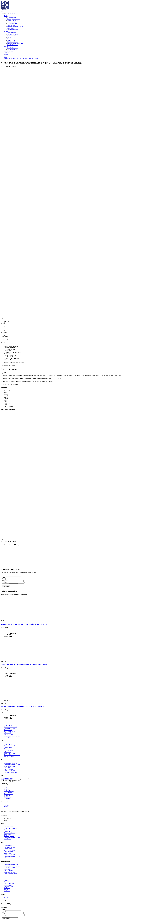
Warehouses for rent (12, 42)
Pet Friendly (7, 46)
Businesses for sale (9, 769)
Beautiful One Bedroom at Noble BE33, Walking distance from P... (24, 624)
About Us (6, 52)
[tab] (7, 818)
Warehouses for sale (9, 770)
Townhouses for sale (12, 23)
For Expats (7, 795)
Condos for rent (11, 35)
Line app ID (5, 582)
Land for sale (10, 28)
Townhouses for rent (12, 39)
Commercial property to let (11, 763)
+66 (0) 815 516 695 (14, 13)
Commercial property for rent (15, 43)
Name (3, 577)
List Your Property (9, 791)
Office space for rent (9, 766)
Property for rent (11, 32)
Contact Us (7, 54)
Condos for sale (11, 22)
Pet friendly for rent (12, 45)
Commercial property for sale (15, 26)
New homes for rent (12, 34)
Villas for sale (11, 25)
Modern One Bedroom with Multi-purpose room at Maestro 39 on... (24, 706)
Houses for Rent (11, 37)
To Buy (6, 16)
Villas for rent (11, 40)
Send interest (6, 586)
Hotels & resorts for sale (10, 772)
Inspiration (7, 798)
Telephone (5, 580)
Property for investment (13, 19)
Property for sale (11, 17)
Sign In (6, 897)
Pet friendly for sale (12, 29)
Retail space (7, 767)
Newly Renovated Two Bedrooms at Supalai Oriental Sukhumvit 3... (24, 665)
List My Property (8, 51)
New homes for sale (12, 20)
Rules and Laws (8, 794)
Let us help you (8, 792)
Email (3, 579)
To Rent (6, 31)
